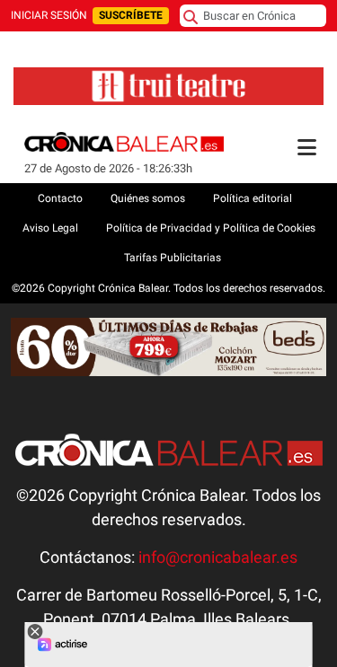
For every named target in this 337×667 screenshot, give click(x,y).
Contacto (60, 198)
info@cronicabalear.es (217, 557)
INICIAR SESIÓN (49, 15)
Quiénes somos (148, 198)
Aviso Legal (50, 228)
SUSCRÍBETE (131, 15)
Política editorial (252, 198)
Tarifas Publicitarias (172, 257)
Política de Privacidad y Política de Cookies (210, 228)
